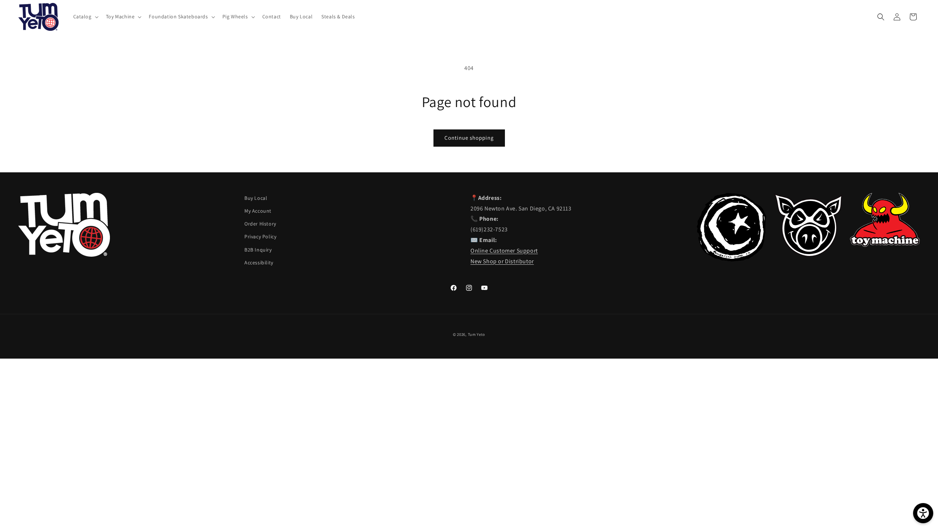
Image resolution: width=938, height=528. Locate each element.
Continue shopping (469, 137)
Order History (260, 223)
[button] (85, 16)
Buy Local (255, 198)
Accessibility (258, 262)
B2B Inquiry (258, 249)
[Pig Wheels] (808, 254)
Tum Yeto (476, 334)
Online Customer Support (504, 250)
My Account (258, 211)
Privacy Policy (260, 236)
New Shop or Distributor (502, 261)
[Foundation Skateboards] (731, 259)
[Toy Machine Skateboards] (885, 245)
